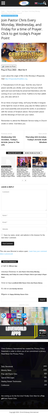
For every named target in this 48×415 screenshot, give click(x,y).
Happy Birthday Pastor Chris (19, 294)
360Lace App (13, 266)
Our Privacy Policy (16, 354)
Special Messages (7, 378)
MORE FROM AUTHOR (32, 153)
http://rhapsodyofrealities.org (16, 79)
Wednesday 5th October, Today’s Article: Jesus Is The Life (10, 141)
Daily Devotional (7, 366)
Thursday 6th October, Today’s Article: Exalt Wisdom (36, 139)
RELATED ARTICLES (14, 153)
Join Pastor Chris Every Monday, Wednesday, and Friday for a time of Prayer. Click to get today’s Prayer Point (8, 172)
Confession (5, 385)
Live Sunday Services (16, 288)
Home (3, 11)
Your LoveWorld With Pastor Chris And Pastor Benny (25, 283)
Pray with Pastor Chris (13, 11)
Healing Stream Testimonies (11, 381)
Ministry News (6, 166)
